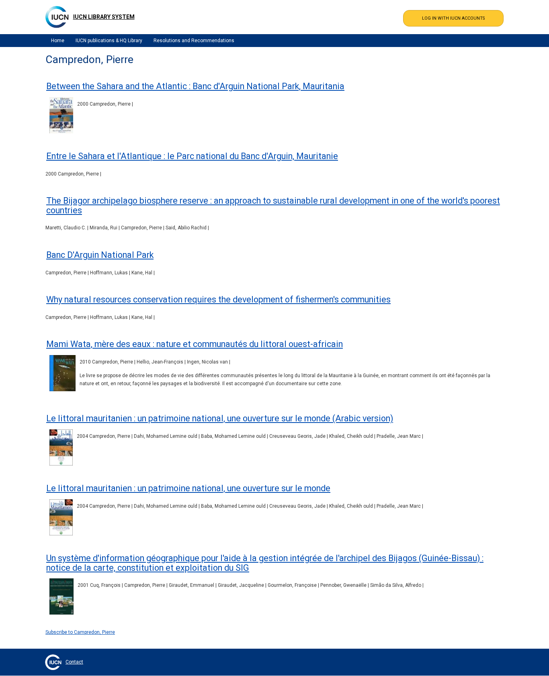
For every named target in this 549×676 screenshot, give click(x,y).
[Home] (57, 17)
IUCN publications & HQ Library (109, 40)
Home (57, 40)
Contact (74, 662)
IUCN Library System (104, 17)
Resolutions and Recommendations (194, 40)
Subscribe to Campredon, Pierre (80, 632)
